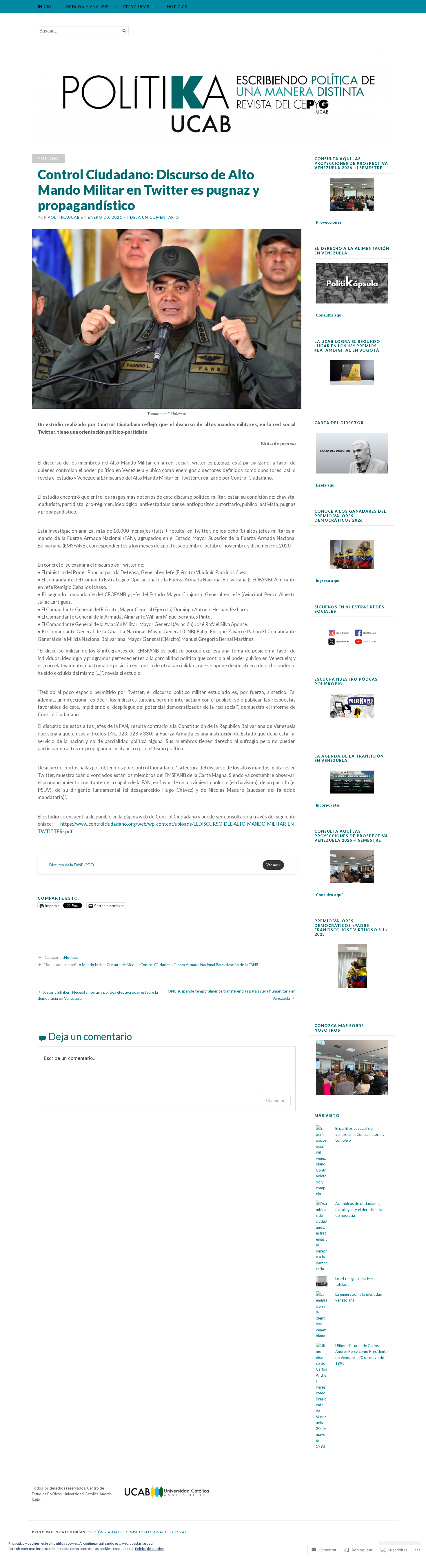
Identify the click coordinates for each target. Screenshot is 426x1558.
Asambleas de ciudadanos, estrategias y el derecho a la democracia (358, 1209)
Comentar (275, 1100)
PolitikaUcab (64, 217)
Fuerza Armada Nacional (194, 964)
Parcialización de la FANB (237, 964)
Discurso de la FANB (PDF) (71, 865)
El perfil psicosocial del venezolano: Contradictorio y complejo (360, 1134)
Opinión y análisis (87, 6)
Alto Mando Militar (90, 964)
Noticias (177, 6)
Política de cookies (149, 1548)
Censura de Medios (123, 964)
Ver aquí (273, 865)
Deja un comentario (154, 217)
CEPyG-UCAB (136, 6)
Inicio (45, 6)
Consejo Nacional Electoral (156, 1532)
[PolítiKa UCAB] (213, 97)
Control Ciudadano (156, 964)
